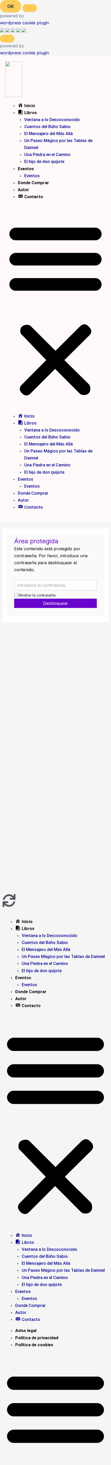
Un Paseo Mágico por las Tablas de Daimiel (63, 956)
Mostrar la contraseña (37, 595)
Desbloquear (55, 603)
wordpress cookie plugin (24, 22)
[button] (55, 310)
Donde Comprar (33, 182)
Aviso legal (25, 1330)
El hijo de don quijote (44, 161)
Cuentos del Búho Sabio (47, 126)
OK (10, 6)
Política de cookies (34, 1344)
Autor (23, 189)
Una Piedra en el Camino (47, 154)
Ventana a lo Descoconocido (52, 119)
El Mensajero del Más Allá (48, 133)
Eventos (26, 168)
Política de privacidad (36, 1337)
